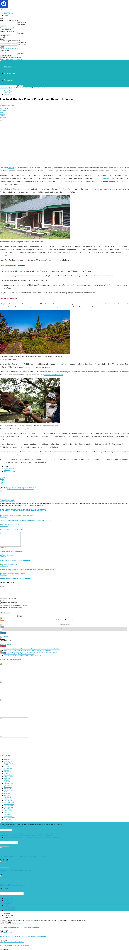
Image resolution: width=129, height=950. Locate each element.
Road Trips (7, 793)
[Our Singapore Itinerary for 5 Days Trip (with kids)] (11, 924)
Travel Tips (7, 94)
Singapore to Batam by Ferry (11, 529)
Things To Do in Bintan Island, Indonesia (16, 578)
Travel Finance (8, 805)
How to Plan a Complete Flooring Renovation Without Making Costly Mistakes (27, 650)
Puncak (11, 168)
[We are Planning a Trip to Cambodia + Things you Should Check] (7, 933)
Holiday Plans (8, 88)
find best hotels (73, 252)
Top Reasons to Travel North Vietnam (14, 945)
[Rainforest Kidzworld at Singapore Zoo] (4, 867)
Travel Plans (7, 92)
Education (7, 766)
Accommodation (9, 468)
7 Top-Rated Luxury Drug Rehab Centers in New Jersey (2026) (23, 655)
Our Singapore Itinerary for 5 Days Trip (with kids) (20, 927)
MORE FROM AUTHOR (34, 510)
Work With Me (8, 13)
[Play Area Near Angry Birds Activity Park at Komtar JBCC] (4, 852)
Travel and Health (9, 802)
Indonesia (7, 470)
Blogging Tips (8, 761)
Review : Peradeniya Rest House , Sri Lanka (20, 489)
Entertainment (8, 768)
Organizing (7, 782)
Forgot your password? (7, 28)
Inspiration (7, 778)
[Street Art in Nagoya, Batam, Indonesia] (7, 555)
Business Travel (8, 763)
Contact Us (7, 15)
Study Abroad (8, 799)
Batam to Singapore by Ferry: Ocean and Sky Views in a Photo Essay (27, 569)
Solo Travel (7, 797)
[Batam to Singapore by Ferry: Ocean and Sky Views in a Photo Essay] (8, 564)
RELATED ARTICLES (11, 510)
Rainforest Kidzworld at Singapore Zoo (15, 871)
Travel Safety (8, 810)
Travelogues (7, 814)
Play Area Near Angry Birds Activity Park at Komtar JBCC (23, 856)
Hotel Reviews (8, 776)
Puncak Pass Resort (9, 471)
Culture (6, 764)
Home (2, 88)
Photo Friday (8, 787)
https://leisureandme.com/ (7, 502)
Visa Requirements (9, 817)
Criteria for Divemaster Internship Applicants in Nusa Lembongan (25, 520)
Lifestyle (6, 780)
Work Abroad (8, 819)
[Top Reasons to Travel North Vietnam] (12, 942)
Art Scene (3, 548)
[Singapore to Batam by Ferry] (9, 524)
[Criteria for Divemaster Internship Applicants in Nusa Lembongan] (17, 515)
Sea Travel (7, 795)
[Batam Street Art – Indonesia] (10, 546)
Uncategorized (8, 816)
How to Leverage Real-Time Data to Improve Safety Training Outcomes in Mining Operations (32, 649)
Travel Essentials (9, 804)
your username (21, 22)
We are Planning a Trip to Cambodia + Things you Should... (23, 936)
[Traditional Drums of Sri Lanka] (4, 881)
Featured (6, 770)
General (6, 773)
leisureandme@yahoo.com (15, 826)
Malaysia (106, 178)
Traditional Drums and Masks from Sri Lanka (22, 487)
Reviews (6, 792)
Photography (7, 788)
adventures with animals (53, 375)
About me (7, 12)
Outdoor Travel (8, 783)
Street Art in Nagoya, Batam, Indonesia (15, 560)
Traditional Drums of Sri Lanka (12, 885)
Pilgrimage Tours (9, 790)
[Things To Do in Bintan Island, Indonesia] (12, 573)
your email (20, 33)
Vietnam (23, 189)
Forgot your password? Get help (9, 48)
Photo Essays (4, 526)
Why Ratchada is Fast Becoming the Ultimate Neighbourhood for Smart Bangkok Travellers (31, 652)
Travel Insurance (9, 807)
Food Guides (8, 771)
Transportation (8, 800)
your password (21, 24)
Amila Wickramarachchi (7, 105)
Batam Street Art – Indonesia (11, 551)
